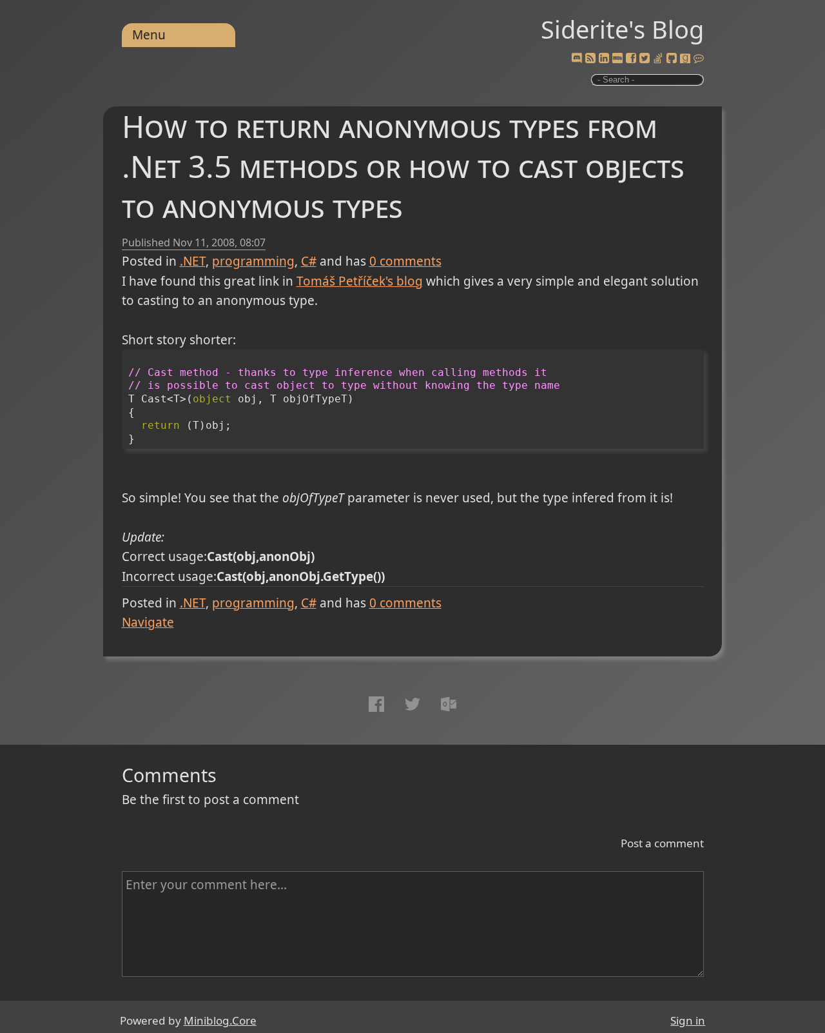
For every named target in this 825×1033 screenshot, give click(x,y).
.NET (193, 261)
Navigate (148, 622)
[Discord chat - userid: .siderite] (576, 58)
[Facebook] (631, 58)
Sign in (687, 1020)
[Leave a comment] (699, 58)
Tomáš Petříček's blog (359, 281)
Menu (149, 34)
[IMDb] (617, 58)
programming (253, 261)
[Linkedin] (604, 58)
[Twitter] (644, 58)
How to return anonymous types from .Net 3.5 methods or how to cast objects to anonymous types (403, 166)
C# (308, 261)
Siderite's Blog (622, 29)
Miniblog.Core (220, 1020)
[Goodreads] (685, 58)
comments (405, 261)
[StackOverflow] (658, 58)
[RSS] (590, 58)
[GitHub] (671, 58)
